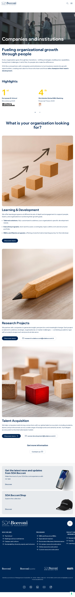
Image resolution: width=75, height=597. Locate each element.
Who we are (7, 532)
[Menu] (71, 3)
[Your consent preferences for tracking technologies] (71, 593)
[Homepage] (15, 523)
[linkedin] (37, 587)
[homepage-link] (9, 3)
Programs (40, 532)
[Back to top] (70, 523)
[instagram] (51, 587)
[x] (31, 587)
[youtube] (44, 587)
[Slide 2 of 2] (39, 112)
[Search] (68, 3)
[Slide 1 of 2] (35, 112)
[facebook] (24, 587)
